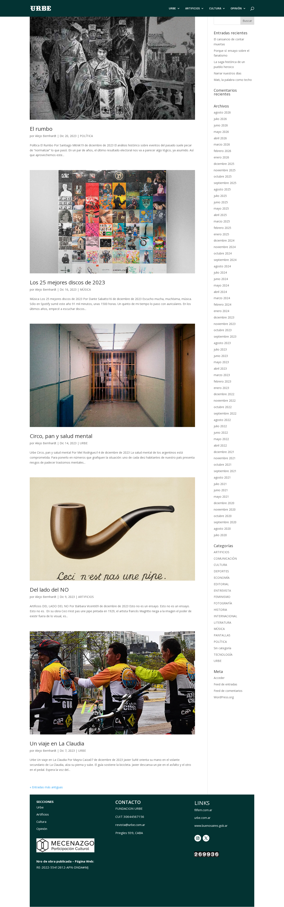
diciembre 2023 (224, 317)
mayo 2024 (221, 285)
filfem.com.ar (203, 810)
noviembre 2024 (225, 247)
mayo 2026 (221, 132)
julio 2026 (220, 119)
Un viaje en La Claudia (57, 743)
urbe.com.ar (202, 818)
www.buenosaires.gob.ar (210, 826)
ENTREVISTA (222, 590)
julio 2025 (220, 196)
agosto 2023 (222, 343)
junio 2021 (221, 490)
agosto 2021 (222, 477)
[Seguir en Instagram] (197, 838)
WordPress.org (224, 697)
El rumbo (41, 128)
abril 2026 (220, 138)
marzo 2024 (222, 298)
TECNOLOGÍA (223, 654)
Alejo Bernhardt (45, 136)
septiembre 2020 (225, 522)
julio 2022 (220, 426)
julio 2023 (220, 349)
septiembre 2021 (225, 471)
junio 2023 (221, 356)
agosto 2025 (222, 189)
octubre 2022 (223, 407)
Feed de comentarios (228, 691)
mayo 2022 (221, 439)
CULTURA (215, 8)
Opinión (41, 829)
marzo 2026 (222, 144)
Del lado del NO (49, 589)
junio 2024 (221, 279)
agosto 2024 (222, 266)
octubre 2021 (223, 464)
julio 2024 (220, 272)
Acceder (219, 678)
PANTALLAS (222, 635)
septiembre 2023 (225, 336)
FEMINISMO (222, 597)
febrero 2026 (222, 151)
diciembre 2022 (224, 394)
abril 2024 (220, 292)
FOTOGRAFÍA (223, 603)
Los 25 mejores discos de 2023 (67, 282)
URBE (172, 8)
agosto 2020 (222, 529)
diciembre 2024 (224, 240)
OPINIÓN (236, 8)
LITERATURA (222, 622)
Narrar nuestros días (227, 73)
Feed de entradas (225, 684)
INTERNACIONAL (225, 616)
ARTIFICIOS (192, 8)
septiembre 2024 (225, 260)
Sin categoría (222, 648)
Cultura (41, 821)
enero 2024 (221, 311)
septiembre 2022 (225, 413)
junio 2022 (221, 432)
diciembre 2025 (224, 164)
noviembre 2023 (225, 324)
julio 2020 (220, 535)
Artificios (42, 814)
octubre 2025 (223, 176)
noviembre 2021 (225, 458)
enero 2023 (221, 388)
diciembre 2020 (224, 503)
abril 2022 (220, 445)
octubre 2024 (223, 253)
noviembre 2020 (225, 509)
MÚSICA (85, 289)
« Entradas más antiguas (46, 787)
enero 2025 (221, 234)
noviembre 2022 (225, 400)
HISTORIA (220, 610)
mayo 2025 (221, 208)
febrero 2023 (222, 381)
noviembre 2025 (225, 170)
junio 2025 (221, 202)
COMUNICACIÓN (225, 558)
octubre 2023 (223, 330)
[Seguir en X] (206, 838)
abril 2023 (220, 368)
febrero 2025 (222, 228)
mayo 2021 (221, 497)
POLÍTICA (86, 136)
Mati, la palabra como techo (233, 80)
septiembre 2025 (225, 183)
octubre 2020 (223, 516)
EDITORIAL (221, 584)
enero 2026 (221, 157)
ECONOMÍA (222, 578)
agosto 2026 (222, 112)
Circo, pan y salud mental (61, 436)
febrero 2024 (222, 304)
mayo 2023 (221, 362)
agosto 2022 (222, 420)
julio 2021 (220, 484)
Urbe (40, 807)
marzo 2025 (222, 221)
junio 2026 (221, 125)
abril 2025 (220, 215)
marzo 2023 (222, 375)
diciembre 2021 (224, 452)
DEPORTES (221, 571)
